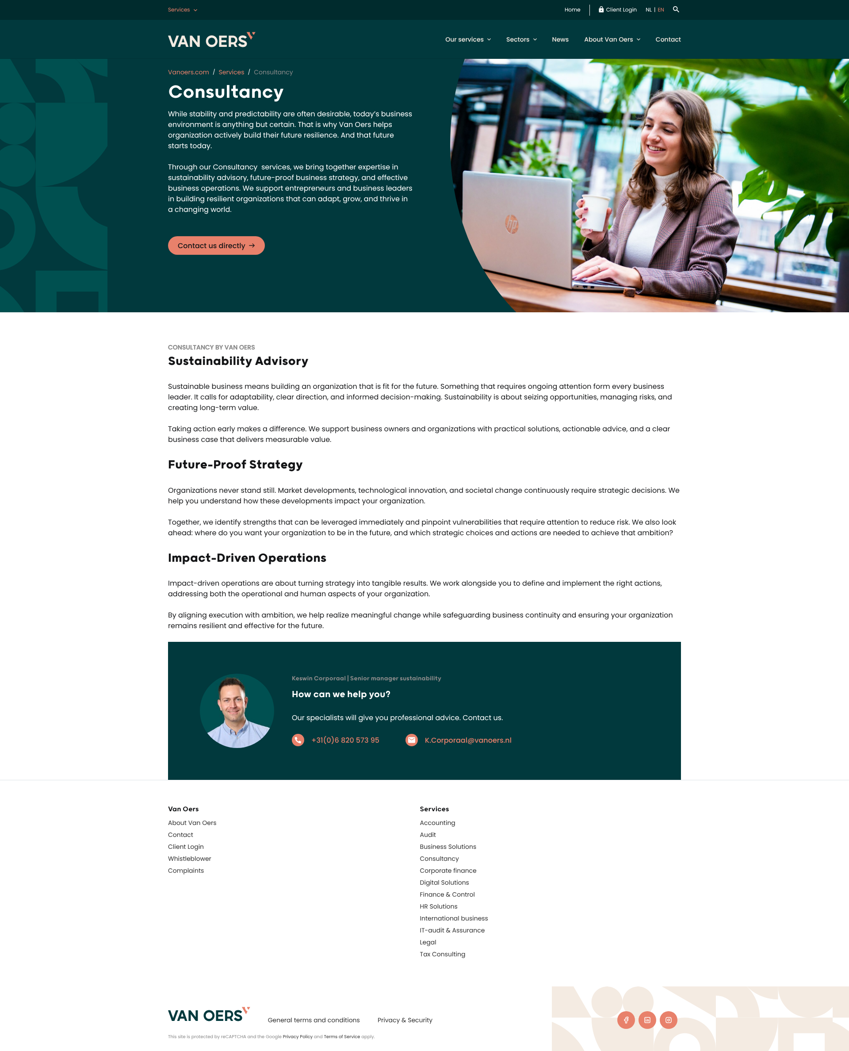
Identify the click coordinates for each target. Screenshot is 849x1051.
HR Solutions (439, 906)
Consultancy (439, 858)
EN (661, 10)
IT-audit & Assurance (452, 930)
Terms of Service (342, 1036)
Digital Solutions (444, 882)
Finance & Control (447, 894)
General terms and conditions (314, 1020)
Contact (668, 39)
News (560, 39)
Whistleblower (189, 858)
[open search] (677, 10)
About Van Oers (608, 39)
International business (454, 918)
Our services (464, 39)
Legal (428, 942)
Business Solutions (448, 846)
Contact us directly (211, 246)
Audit (428, 834)
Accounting (437, 822)
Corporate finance (448, 870)
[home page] (209, 1014)
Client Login (621, 10)
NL (649, 10)
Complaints (186, 870)
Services (179, 10)
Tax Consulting (443, 954)
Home (573, 10)
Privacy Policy (298, 1036)
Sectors (518, 39)
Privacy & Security (405, 1020)
